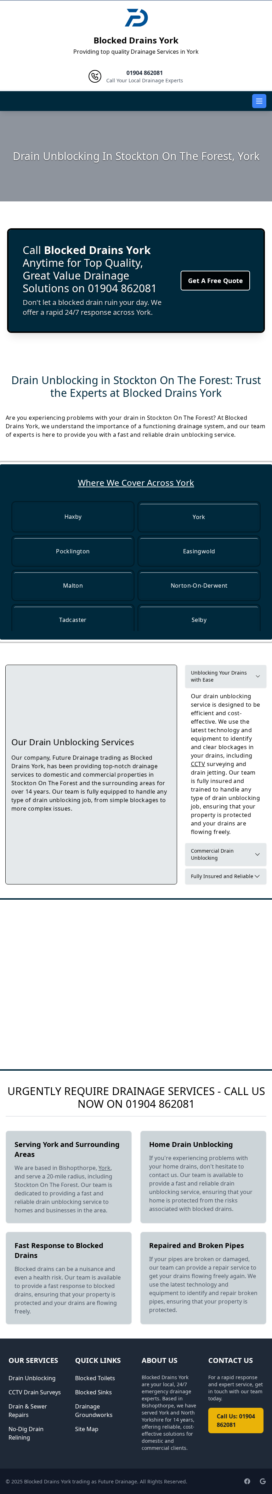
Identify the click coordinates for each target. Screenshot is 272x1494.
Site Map (86, 1429)
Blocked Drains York (136, 40)
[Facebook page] (247, 1481)
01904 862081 (160, 1103)
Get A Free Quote (215, 280)
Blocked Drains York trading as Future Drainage (80, 1481)
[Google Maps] (262, 1481)
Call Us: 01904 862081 (236, 1420)
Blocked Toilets (95, 1378)
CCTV (198, 764)
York (104, 1168)
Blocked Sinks (93, 1392)
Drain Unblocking (32, 1378)
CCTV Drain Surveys (34, 1392)
